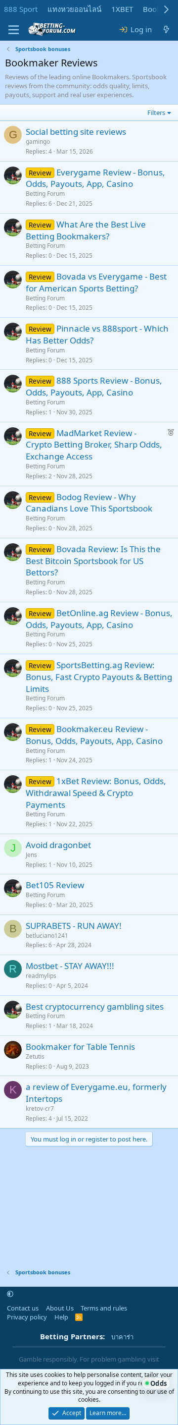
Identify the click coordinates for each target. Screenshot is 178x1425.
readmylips (41, 975)
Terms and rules (104, 1308)
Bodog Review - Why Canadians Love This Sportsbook (89, 502)
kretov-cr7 (40, 1108)
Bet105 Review (55, 885)
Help (61, 1316)
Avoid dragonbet (58, 845)
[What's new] (166, 29)
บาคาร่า (122, 1336)
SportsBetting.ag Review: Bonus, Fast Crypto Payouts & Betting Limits (99, 676)
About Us (60, 1308)
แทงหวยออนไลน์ (74, 9)
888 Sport (21, 9)
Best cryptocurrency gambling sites (95, 1006)
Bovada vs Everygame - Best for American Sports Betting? (96, 282)
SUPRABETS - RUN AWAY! (74, 925)
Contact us (23, 1308)
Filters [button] (156, 112)
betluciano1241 (47, 935)
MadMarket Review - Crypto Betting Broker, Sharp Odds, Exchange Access (94, 444)
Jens (31, 855)
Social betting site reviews (76, 131)
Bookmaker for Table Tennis (80, 1046)
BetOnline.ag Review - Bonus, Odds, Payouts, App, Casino (99, 618)
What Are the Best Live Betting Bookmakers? (86, 230)
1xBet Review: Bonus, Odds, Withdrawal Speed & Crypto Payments (96, 792)
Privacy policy (27, 1316)
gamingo (38, 141)
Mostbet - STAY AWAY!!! (70, 965)
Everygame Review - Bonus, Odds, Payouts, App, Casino (95, 178)
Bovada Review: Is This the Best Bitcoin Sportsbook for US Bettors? (93, 560)
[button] (10, 1294)
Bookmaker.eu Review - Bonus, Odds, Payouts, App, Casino (94, 734)
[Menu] (13, 30)
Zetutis (35, 1056)
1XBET (122, 9)
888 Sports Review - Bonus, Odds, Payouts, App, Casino (94, 386)
